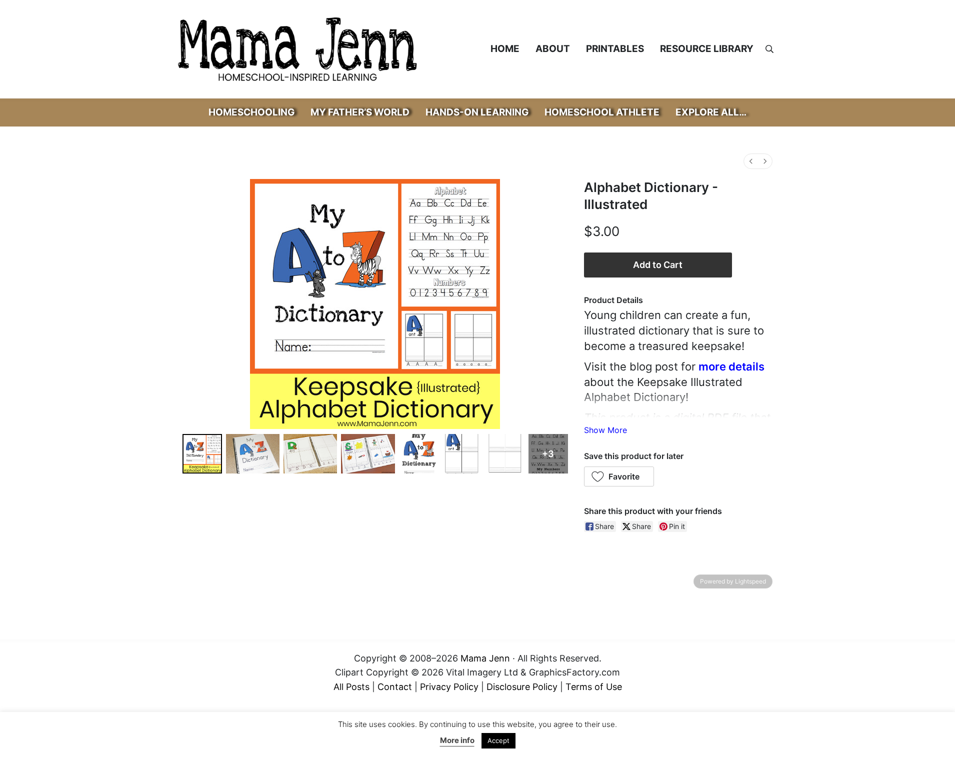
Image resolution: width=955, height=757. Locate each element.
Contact (395, 687)
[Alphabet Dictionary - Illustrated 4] (418, 454)
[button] (619, 476)
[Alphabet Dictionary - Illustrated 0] (202, 454)
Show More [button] (605, 430)
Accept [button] (499, 740)
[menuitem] (751, 161)
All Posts (352, 687)
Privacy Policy (449, 687)
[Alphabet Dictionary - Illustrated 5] (462, 454)
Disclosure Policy (522, 687)
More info (457, 740)
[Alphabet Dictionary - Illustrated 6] (505, 454)
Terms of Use (594, 687)
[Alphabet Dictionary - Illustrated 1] (253, 454)
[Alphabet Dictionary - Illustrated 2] (310, 454)
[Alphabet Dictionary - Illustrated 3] (367, 454)
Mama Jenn (485, 658)
